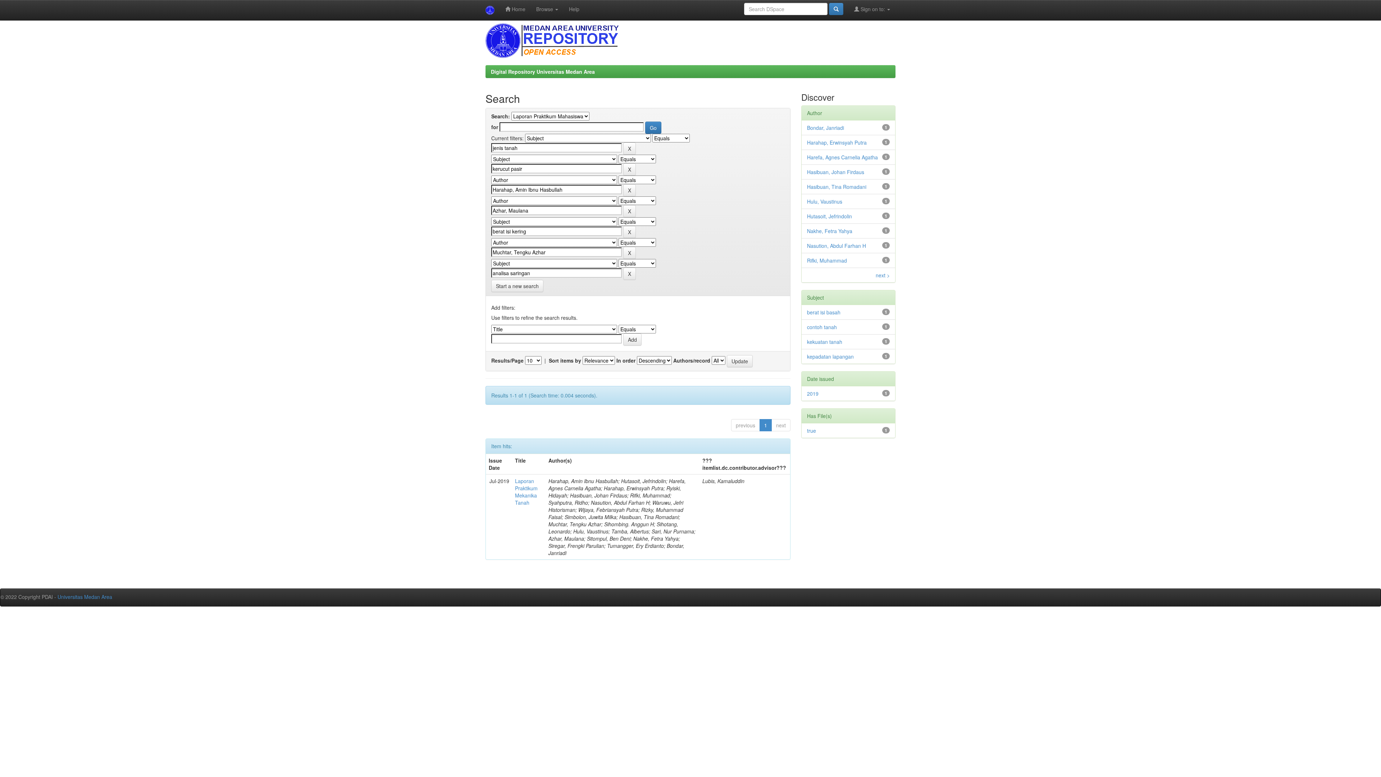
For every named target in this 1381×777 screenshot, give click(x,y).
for (494, 127)
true (811, 430)
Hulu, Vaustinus (824, 201)
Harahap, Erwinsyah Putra (837, 142)
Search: (500, 116)
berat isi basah (823, 312)
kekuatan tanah (824, 341)
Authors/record (691, 360)
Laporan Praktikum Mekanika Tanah (526, 491)
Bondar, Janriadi (825, 127)
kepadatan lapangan (830, 356)
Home (517, 9)
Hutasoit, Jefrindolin (829, 216)
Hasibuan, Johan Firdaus (835, 172)
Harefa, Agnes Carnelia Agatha (842, 157)
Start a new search (517, 286)
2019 (813, 393)
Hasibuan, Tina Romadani (836, 186)
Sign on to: (873, 9)
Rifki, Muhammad (827, 260)
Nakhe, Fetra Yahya (829, 231)
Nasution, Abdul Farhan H (836, 245)
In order (625, 360)
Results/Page (507, 360)
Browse (545, 9)
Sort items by (565, 360)
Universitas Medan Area (85, 596)
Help (574, 9)
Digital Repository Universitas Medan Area (543, 71)
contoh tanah (822, 327)
